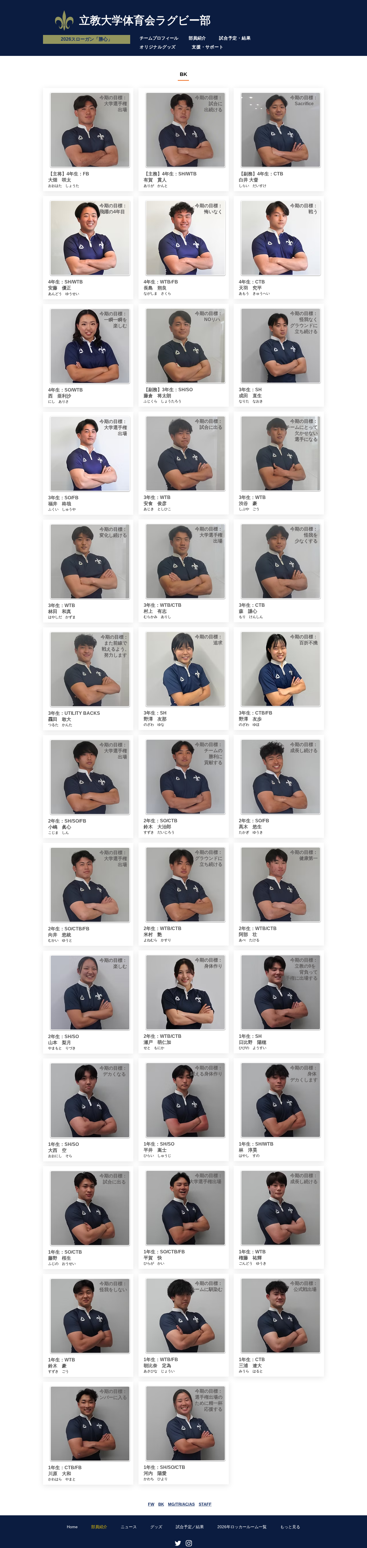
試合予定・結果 (235, 38)
